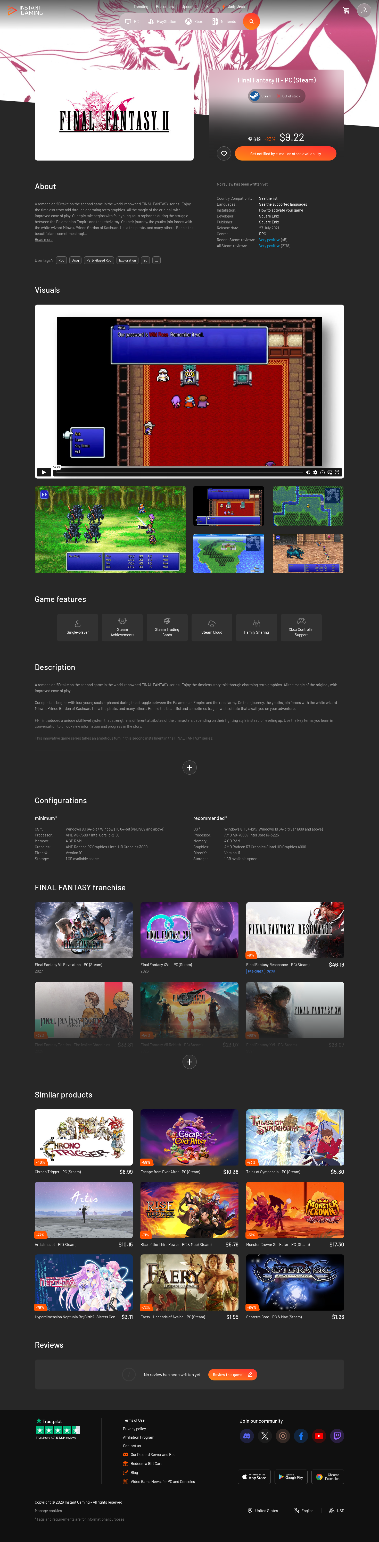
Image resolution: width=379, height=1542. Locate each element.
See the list (268, 198)
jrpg (75, 260)
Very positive (270, 239)
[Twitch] (337, 1436)
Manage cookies (48, 1510)
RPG (262, 233)
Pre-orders (165, 6)
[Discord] (247, 1436)
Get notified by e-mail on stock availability (285, 153)
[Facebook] (301, 1436)
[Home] (25, 11)
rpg (61, 260)
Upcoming (190, 6)
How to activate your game (281, 210)
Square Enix (269, 216)
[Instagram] (283, 1436)
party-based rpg (99, 260)
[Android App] (291, 1477)
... (156, 260)
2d (145, 260)
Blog (209, 6)
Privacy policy (134, 1428)
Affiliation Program (138, 1437)
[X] (265, 1436)
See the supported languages (283, 204)
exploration (127, 260)
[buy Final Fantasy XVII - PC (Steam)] (189, 930)
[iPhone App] (254, 1477)
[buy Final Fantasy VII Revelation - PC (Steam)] (84, 930)
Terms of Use (134, 1420)
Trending (141, 6)
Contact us (132, 1445)
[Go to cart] (346, 10)
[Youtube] (319, 1436)
